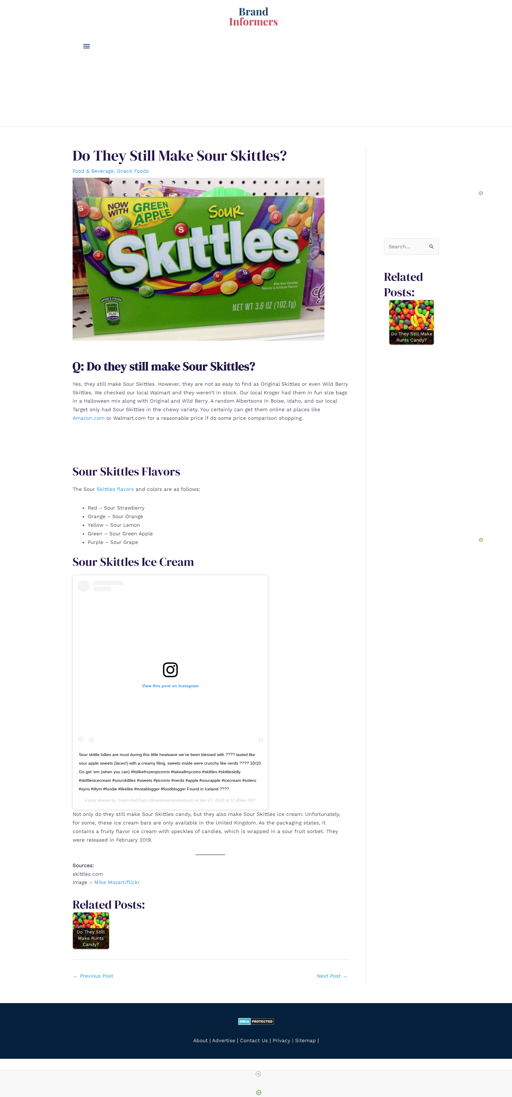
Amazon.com (89, 418)
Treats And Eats (132, 800)
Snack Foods (133, 171)
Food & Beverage (93, 171)
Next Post (332, 976)
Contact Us (254, 1040)
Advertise (224, 1040)
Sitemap (305, 1040)
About (200, 1040)
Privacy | (283, 1040)
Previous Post (93, 976)
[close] (258, 1074)
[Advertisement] (264, 81)
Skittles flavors (115, 489)
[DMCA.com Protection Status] (256, 1021)
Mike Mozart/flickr (117, 882)
